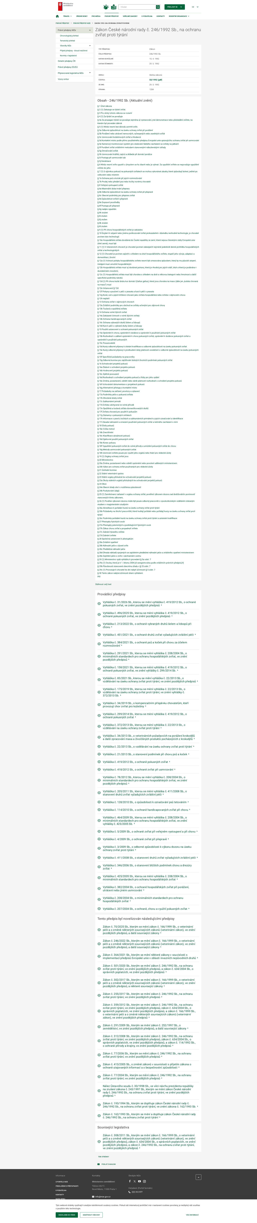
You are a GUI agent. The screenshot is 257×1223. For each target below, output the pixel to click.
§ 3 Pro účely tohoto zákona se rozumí (114, 113)
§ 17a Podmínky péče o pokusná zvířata (115, 394)
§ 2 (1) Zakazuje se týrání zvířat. (111, 109)
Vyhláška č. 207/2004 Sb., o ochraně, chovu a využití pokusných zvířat (145, 908)
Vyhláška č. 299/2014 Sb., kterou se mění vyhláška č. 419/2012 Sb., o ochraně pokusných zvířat (145, 715)
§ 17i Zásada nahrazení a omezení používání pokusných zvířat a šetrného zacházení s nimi (137, 422)
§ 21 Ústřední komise (107, 470)
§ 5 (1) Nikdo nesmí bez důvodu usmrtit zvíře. (117, 127)
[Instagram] (144, 1182)
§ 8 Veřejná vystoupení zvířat (110, 185)
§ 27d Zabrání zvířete (106, 535)
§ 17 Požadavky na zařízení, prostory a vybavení (118, 391)
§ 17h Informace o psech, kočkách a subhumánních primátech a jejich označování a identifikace (140, 418)
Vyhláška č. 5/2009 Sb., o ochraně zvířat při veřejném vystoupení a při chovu (149, 831)
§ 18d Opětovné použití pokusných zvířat (115, 439)
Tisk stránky (103, 1157)
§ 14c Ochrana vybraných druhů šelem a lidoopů (118, 322)
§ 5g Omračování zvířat (107, 151)
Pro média (96, 16)
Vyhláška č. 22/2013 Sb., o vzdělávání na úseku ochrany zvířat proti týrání (147, 746)
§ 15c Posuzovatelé (106, 343)
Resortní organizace (178, 16)
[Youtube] (139, 1182)
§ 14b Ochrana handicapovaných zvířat (114, 319)
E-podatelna (147, 16)
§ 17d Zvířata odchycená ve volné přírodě (115, 405)
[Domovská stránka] (57, 16)
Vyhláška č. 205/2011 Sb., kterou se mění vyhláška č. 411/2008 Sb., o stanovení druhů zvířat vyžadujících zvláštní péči (145, 793)
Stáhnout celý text (103, 584)
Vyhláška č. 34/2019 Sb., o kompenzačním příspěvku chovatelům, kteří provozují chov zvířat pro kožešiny (146, 705)
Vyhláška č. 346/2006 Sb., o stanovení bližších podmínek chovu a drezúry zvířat (147, 867)
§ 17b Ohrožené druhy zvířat (109, 398)
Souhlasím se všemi (66, 1215)
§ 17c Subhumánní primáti (109, 401)
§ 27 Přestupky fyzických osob (111, 521)
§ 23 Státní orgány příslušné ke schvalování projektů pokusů (124, 477)
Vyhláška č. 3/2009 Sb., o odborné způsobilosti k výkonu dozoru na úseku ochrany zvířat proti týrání (147, 848)
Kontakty (161, 16)
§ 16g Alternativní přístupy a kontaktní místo (117, 388)
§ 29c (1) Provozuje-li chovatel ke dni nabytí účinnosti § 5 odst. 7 (126, 570)
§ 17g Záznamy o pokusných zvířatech (114, 415)
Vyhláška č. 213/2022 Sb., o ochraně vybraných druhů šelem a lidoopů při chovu (147, 625)
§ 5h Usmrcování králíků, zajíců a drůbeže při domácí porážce (124, 154)
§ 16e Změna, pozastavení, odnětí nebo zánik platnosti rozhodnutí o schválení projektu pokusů (139, 381)
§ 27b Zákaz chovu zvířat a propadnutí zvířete (117, 528)
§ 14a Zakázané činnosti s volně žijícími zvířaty (118, 315)
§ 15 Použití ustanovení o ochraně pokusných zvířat (120, 329)
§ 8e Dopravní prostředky (108, 202)
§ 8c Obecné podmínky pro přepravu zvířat (116, 195)
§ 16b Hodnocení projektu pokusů (112, 370)
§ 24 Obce (101, 484)
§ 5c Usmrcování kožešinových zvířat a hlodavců (119, 137)
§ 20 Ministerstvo (105, 460)
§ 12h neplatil (103, 298)
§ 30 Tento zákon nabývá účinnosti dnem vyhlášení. (120, 573)
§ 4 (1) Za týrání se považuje (110, 116)
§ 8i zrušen (102, 216)
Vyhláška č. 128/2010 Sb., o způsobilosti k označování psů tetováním (145, 802)
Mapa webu (60, 1199)
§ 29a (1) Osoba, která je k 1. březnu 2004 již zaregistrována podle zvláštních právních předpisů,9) (140, 563)
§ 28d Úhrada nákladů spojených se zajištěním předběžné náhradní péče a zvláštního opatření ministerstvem (145, 552)
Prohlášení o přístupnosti (67, 1186)
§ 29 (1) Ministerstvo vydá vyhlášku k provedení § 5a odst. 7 (124, 559)
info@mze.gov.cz (102, 1196)
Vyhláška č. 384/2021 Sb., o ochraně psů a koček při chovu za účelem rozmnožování (145, 644)
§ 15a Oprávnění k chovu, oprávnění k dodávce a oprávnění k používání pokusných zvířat (136, 333)
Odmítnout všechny (91, 1215)
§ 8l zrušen (102, 226)
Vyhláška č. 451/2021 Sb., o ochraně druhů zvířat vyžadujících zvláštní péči (148, 634)
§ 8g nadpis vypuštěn (106, 209)
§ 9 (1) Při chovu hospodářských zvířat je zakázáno (120, 230)
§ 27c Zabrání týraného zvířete (110, 532)
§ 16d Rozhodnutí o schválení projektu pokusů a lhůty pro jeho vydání (128, 377)
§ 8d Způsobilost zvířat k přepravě (112, 199)
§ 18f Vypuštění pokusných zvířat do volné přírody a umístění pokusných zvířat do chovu (136, 446)
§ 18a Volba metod (105, 429)
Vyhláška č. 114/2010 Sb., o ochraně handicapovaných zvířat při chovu (145, 809)
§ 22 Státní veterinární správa (110, 473)
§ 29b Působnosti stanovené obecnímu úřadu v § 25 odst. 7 (123, 566)
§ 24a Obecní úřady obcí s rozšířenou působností (119, 487)
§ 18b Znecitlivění (105, 432)
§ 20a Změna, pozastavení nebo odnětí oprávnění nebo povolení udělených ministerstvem (137, 463)
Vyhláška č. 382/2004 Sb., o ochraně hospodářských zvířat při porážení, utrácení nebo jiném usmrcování (146, 888)
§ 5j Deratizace (104, 161)
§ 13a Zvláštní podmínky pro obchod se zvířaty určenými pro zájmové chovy (131, 305)
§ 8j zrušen (102, 219)
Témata (66, 16)
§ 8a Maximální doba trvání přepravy (113, 188)
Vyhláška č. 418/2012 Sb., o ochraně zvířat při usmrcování (138, 769)
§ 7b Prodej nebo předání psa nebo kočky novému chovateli (124, 181)
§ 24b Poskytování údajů (108, 491)
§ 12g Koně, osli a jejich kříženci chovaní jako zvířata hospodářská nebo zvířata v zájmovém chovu (141, 295)
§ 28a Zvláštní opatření (107, 542)
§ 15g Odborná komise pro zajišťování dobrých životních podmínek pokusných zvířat (134, 360)
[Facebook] (129, 1182)
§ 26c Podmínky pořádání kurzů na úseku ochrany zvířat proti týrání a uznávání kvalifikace (137, 518)
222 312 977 (137, 1192)
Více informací (192, 1215)
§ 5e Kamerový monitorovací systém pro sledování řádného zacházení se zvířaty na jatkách (138, 144)
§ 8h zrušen (102, 212)
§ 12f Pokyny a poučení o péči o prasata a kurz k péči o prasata (125, 291)
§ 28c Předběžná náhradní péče (111, 549)
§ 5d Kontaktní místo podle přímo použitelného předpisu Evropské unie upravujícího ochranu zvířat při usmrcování (148, 140)
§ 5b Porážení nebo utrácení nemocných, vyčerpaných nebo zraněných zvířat (131, 133)
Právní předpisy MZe (81, 23)
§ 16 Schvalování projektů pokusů (112, 363)
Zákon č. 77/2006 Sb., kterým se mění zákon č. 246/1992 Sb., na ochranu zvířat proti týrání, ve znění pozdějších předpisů (147, 1055)
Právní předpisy (112, 16)
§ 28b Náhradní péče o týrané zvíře (112, 545)
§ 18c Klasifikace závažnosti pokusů (113, 436)
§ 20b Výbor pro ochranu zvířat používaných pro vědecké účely (125, 467)
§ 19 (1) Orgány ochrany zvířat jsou (112, 456)
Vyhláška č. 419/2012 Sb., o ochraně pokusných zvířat (135, 762)
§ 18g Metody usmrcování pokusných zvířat (116, 449)
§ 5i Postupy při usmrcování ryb (111, 157)
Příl (98, 576)
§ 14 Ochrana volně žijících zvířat (112, 312)
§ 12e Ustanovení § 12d (107, 288)
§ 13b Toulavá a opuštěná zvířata (112, 308)
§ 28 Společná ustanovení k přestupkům (115, 539)
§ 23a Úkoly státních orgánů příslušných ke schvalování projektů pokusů (129, 480)
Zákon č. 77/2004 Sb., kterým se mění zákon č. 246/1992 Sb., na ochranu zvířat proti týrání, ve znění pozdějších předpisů (147, 1077)
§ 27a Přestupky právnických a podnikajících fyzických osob (124, 525)
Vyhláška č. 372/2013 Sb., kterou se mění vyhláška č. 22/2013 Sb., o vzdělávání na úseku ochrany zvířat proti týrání (144, 726)
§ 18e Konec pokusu (106, 443)
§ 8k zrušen (102, 223)
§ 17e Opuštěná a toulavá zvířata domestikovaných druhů (122, 408)
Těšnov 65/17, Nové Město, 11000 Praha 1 (104, 1187)
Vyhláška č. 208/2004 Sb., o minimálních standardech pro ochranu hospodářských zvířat (143, 899)
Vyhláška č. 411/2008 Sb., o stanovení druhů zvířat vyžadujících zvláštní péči (149, 857)
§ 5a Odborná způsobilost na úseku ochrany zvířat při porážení (125, 130)
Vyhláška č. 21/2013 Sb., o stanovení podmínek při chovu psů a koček (145, 754)
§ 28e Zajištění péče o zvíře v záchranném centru (119, 556)
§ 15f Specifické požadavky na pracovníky (116, 357)
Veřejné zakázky (130, 16)
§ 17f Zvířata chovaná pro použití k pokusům (117, 412)
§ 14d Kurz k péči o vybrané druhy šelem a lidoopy (119, 326)
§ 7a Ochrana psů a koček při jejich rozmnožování (119, 178)
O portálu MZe (62, 1182)
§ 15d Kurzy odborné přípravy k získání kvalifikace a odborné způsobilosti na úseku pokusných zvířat (142, 346)
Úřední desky (81, 16)
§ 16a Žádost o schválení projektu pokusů (116, 367)
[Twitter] (134, 1182)
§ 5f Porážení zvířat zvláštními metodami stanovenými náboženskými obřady (131, 147)
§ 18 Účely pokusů (105, 425)
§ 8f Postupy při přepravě (108, 206)
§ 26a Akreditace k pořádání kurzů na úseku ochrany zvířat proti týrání (128, 508)
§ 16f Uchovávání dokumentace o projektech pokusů (120, 384)
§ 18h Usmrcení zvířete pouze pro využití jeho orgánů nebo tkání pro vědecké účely (134, 453)
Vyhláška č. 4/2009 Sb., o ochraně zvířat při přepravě (135, 839)
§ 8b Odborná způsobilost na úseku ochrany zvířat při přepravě (125, 192)
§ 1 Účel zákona (104, 106)
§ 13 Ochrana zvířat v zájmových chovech (115, 302)
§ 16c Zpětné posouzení (108, 374)
